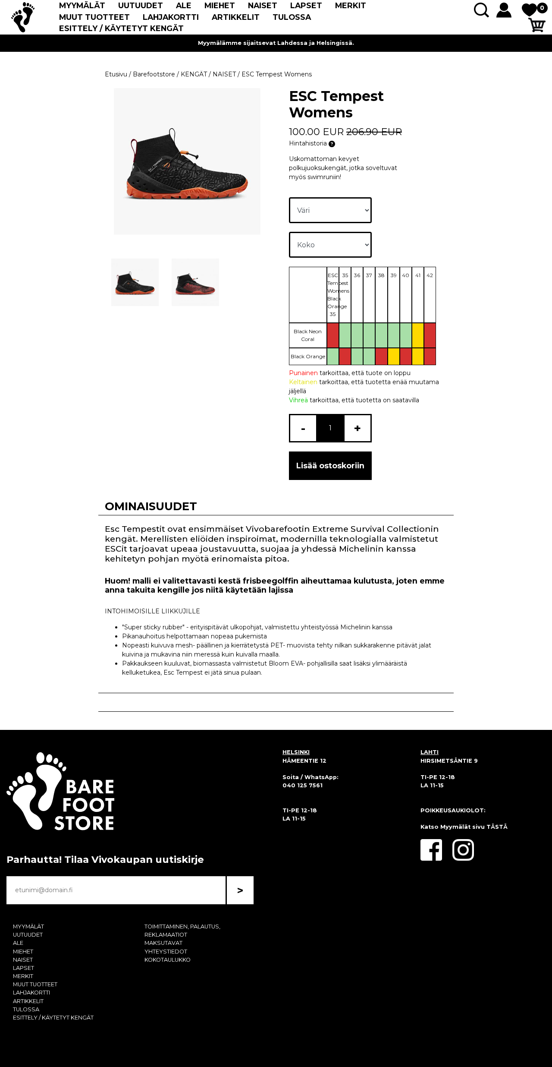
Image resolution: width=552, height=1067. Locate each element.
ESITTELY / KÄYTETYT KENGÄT (121, 28)
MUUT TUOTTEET (94, 17)
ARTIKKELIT (236, 17)
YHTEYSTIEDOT (165, 951)
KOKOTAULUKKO (167, 960)
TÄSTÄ (497, 827)
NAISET (262, 5)
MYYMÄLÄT (82, 5)
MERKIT (350, 5)
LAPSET (306, 5)
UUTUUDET (140, 5)
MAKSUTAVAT (163, 943)
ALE (183, 5)
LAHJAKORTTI (171, 17)
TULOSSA (292, 17)
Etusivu (116, 74)
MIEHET (219, 5)
